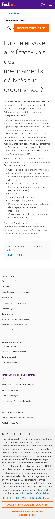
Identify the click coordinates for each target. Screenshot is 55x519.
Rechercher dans (31, 28)
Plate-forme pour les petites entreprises (18, 384)
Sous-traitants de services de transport (18, 418)
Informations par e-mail (11, 379)
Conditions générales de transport (15, 303)
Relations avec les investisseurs (14, 325)
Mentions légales (8, 308)
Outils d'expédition (9, 363)
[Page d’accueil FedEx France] (9, 4)
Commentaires (8, 314)
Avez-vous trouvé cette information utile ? (25, 248)
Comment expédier (9, 357)
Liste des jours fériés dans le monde (16, 401)
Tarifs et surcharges (10, 396)
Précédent (15, 13)
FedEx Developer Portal (11, 423)
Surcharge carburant (10, 390)
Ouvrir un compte (9, 346)
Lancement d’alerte (9, 330)
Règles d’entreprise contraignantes (16, 319)
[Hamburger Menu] (50, 2)
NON (19, 255)
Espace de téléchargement (12, 407)
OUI (10, 255)
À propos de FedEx (9, 281)
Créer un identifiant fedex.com (14, 352)
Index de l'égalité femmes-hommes (16, 292)
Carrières (5, 286)
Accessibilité (7, 297)
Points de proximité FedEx (12, 412)
